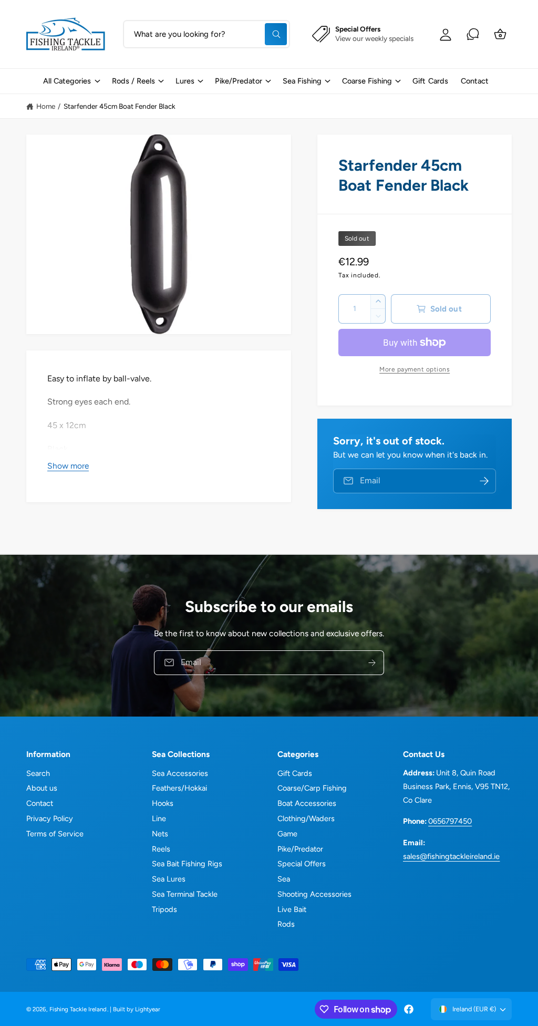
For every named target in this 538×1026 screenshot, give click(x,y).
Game (287, 833)
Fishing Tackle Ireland (78, 1009)
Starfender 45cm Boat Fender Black (120, 106)
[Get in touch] (473, 34)
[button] (71, 81)
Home (45, 106)
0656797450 (450, 821)
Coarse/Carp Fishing (312, 788)
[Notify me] (484, 481)
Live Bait (291, 909)
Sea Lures (168, 879)
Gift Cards (294, 773)
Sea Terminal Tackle (185, 894)
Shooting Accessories (314, 894)
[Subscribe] (372, 662)
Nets (160, 833)
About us (41, 788)
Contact (39, 803)
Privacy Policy (49, 818)
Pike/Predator (300, 849)
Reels (161, 849)
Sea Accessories (180, 773)
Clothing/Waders (306, 818)
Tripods (164, 909)
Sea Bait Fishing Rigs (187, 863)
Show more (68, 466)
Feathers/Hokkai (179, 788)
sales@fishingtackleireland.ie (451, 856)
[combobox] (206, 34)
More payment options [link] (414, 369)
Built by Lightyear (136, 1009)
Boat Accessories (306, 803)
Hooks (162, 803)
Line (159, 818)
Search (38, 773)
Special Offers (301, 863)
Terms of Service (55, 833)
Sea (283, 879)
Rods (286, 924)
